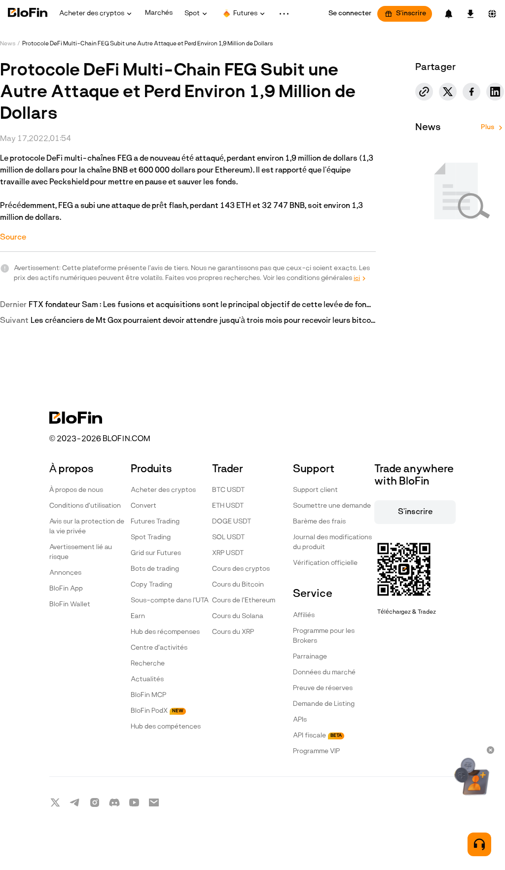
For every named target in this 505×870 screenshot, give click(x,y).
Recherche (148, 663)
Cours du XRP (233, 632)
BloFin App (66, 588)
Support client (315, 490)
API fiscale (317, 735)
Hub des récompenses (165, 632)
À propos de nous (76, 490)
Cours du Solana (237, 616)
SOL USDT (228, 537)
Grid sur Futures (156, 553)
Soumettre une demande (332, 506)
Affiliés (304, 615)
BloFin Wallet (69, 604)
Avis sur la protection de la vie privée (86, 526)
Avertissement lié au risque (80, 552)
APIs (300, 720)
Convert (143, 506)
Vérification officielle (325, 563)
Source (13, 238)
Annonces (65, 573)
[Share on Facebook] (471, 92)
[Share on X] (448, 92)
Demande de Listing (324, 704)
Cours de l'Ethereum (243, 600)
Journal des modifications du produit (332, 542)
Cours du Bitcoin (238, 585)
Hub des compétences (166, 727)
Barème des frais (319, 521)
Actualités (147, 679)
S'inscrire (411, 13)
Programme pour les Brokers (324, 636)
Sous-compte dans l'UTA (170, 600)
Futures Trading (155, 521)
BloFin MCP (148, 695)
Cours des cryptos (241, 569)
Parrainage (310, 657)
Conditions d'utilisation (85, 506)
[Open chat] (479, 844)
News (7, 44)
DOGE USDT (231, 521)
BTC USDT (228, 490)
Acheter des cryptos (163, 490)
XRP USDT (228, 553)
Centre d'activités (159, 648)
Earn (138, 616)
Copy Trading (151, 585)
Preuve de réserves (323, 688)
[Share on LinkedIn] (495, 92)
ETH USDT (228, 506)
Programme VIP (316, 751)
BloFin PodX (157, 711)
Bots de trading (155, 569)
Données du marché (324, 672)
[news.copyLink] (424, 92)
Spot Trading (151, 537)
